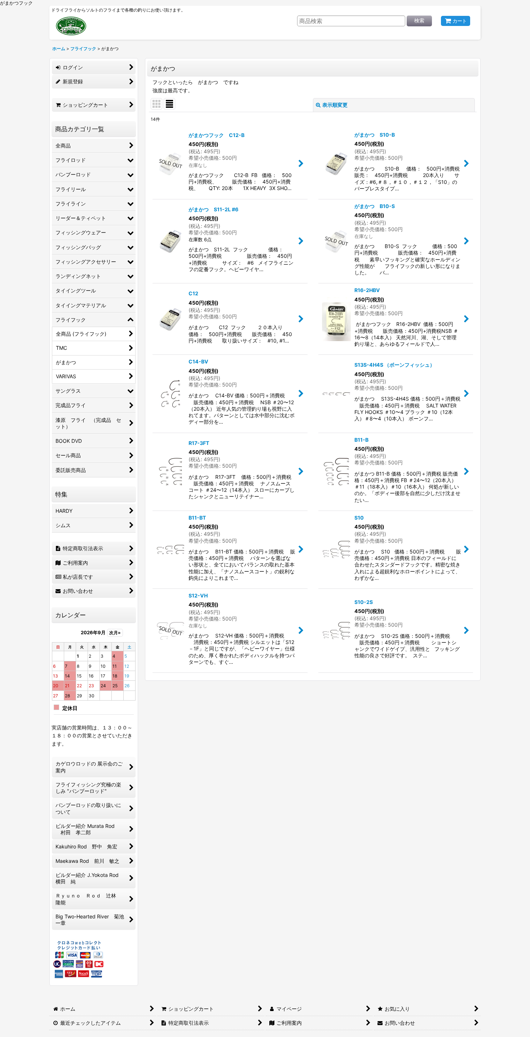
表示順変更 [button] (335, 105)
